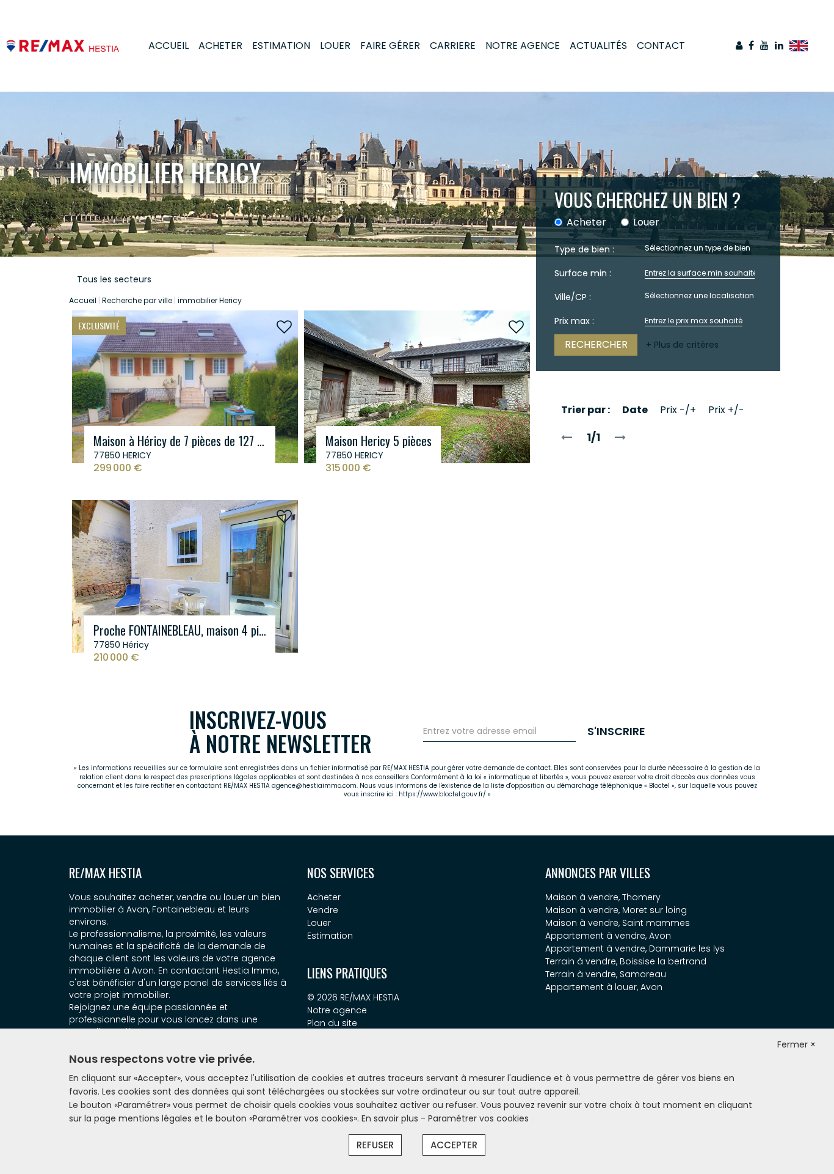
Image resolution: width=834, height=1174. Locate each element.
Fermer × (796, 1044)
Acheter (220, 46)
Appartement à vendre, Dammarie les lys (635, 948)
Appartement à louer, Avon (603, 987)
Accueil (168, 46)
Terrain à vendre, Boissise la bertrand (625, 961)
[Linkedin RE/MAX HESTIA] (779, 46)
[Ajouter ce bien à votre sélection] (284, 327)
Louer (335, 46)
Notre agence (337, 1010)
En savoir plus (391, 1118)
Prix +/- (726, 410)
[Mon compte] (739, 46)
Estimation (281, 46)
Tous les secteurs (114, 279)
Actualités (598, 46)
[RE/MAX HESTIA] (62, 45)
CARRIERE (453, 46)
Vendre (322, 910)
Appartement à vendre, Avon (608, 936)
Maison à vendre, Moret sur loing (616, 910)
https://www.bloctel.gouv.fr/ (442, 794)
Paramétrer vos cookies (478, 1118)
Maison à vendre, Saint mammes (617, 923)
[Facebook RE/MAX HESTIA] (751, 46)
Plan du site (332, 1023)
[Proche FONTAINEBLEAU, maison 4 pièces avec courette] (185, 576)
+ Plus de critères (682, 345)
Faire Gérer (390, 46)
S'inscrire (616, 731)
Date (635, 410)
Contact (661, 46)
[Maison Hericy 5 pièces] (417, 386)
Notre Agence (522, 46)
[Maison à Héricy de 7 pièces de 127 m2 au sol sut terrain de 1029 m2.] (185, 386)
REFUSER (375, 1145)
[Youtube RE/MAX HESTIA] (764, 46)
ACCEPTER (453, 1145)
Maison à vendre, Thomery (603, 897)
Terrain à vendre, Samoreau (605, 974)
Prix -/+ (678, 410)
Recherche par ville (137, 300)
